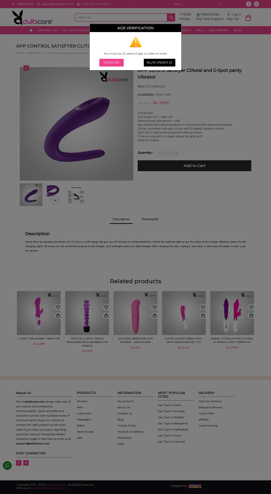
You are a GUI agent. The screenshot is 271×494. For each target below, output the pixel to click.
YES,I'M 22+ (111, 62)
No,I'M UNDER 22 (159, 62)
